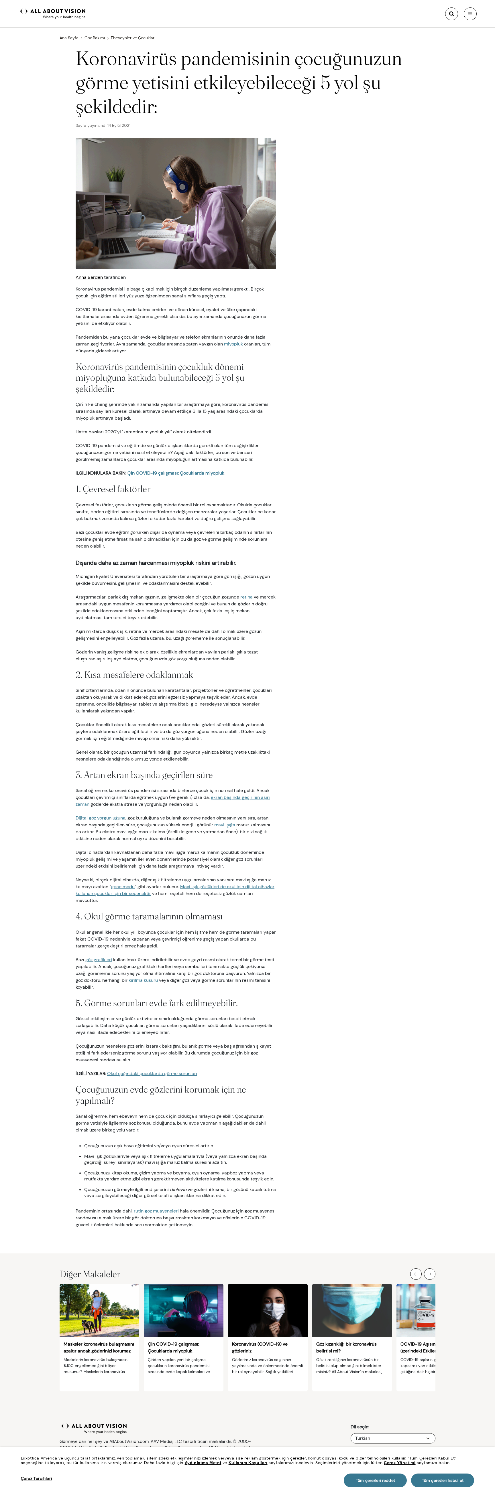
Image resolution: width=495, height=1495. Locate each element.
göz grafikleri (98, 960)
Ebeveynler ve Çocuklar (132, 37)
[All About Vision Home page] (52, 13)
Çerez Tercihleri (36, 1478)
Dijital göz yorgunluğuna (100, 818)
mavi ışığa (224, 825)
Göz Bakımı (95, 37)
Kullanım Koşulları (248, 1462)
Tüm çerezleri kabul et (442, 1480)
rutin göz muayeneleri (156, 1211)
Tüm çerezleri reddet (375, 1480)
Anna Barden (89, 277)
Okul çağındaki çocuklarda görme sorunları (152, 1074)
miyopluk (233, 344)
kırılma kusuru (143, 980)
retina (246, 597)
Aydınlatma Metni (203, 1462)
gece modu (123, 887)
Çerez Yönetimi (399, 1462)
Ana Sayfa (69, 37)
